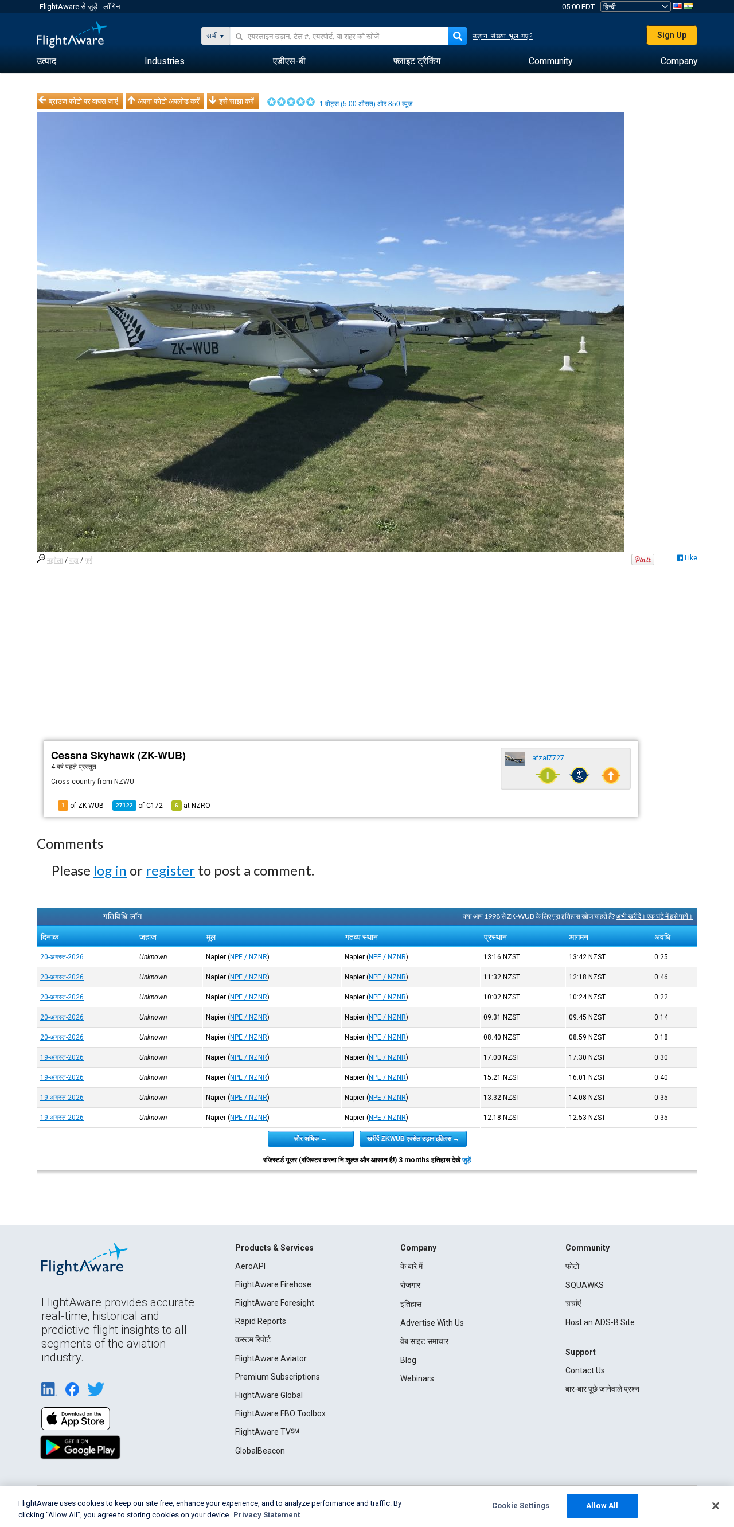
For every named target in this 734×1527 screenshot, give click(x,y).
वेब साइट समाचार (424, 1341)
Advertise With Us (432, 1322)
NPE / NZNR (248, 957)
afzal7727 (548, 758)
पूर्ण (88, 560)
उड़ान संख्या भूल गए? (503, 36)
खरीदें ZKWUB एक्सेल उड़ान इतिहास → (413, 1138)
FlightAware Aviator (271, 1358)
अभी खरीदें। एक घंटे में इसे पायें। (654, 916)
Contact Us (585, 1370)
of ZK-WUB (82, 806)
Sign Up (671, 35)
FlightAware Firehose (273, 1284)
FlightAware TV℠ (267, 1431)
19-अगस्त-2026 (62, 1057)
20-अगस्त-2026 (62, 957)
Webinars (417, 1378)
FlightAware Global (269, 1395)
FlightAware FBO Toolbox (280, 1413)
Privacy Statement (266, 1514)
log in (110, 870)
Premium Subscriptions (277, 1376)
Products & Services (274, 1247)
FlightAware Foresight (274, 1302)
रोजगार (410, 1285)
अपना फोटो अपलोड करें (169, 101)
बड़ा (74, 560)
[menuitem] (46, 61)
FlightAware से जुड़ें (68, 6)
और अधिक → (310, 1138)
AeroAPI (250, 1266)
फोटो (572, 1266)
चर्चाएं (573, 1303)
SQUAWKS (584, 1285)
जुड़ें (466, 1160)
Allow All (602, 1505)
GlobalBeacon (260, 1450)
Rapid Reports (260, 1321)
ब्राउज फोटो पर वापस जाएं (83, 101)
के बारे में (411, 1266)
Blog (408, 1360)
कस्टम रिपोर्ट (253, 1339)
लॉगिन (111, 6)
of (139, 806)
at (192, 806)
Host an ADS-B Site (600, 1322)
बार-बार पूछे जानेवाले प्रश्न (602, 1388)
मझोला (55, 560)
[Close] (715, 1505)
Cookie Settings (520, 1505)
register (170, 870)
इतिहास (410, 1304)
